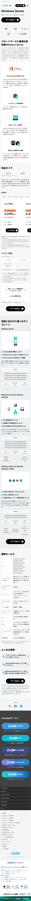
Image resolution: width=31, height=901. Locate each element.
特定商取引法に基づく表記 (8, 832)
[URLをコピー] (21, 706)
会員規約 (4, 813)
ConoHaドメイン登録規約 (7, 815)
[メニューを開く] (27, 5)
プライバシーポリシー (7, 841)
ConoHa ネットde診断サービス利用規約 (10, 823)
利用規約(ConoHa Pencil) (7, 827)
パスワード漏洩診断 (5, 872)
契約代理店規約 (5, 830)
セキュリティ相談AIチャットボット (8, 873)
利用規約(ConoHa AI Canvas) (8, 825)
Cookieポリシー (5, 844)
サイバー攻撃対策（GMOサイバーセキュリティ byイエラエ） (13, 877)
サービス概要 (5, 849)
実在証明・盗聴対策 (5, 875)
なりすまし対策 (22, 879)
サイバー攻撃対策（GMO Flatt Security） (9, 879)
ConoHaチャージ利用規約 (7, 818)
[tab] (8, 174)
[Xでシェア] (10, 706)
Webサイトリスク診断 (15, 872)
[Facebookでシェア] (15, 706)
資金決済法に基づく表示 (7, 834)
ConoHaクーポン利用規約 (7, 820)
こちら (4, 248)
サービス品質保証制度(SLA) (8, 837)
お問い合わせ (5, 839)
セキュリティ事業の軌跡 (6, 881)
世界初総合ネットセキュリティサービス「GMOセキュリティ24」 (14, 870)
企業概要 (4, 846)
